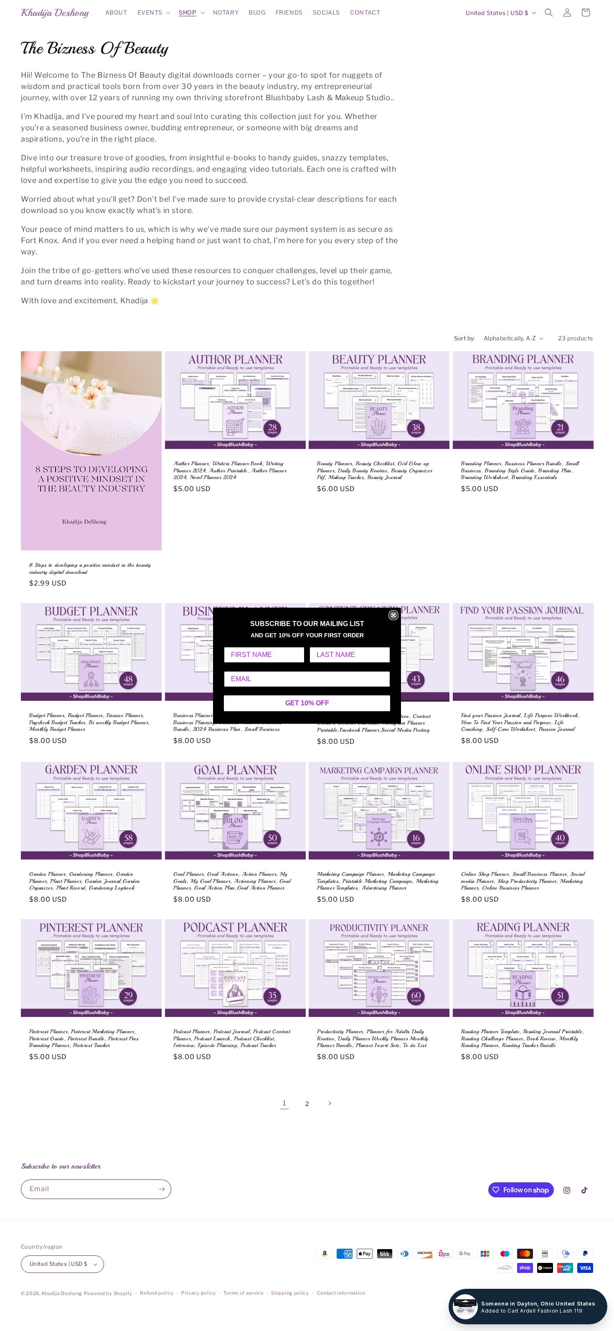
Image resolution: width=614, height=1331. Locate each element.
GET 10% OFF (307, 703)
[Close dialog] (393, 615)
